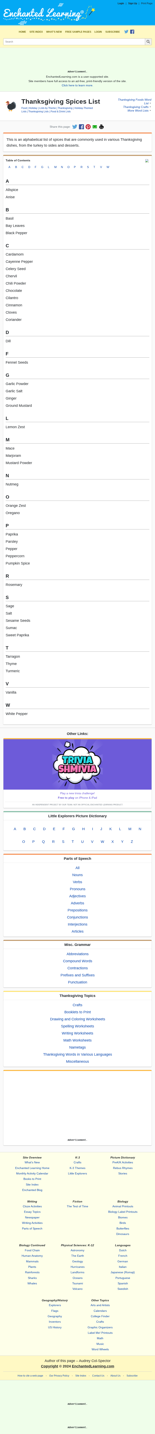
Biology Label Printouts (122, 1211)
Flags (54, 1310)
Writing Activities (32, 1222)
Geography (55, 1316)
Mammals (32, 1261)
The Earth (77, 1255)
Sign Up (132, 3)
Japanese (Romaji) (123, 1272)
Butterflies (122, 1228)
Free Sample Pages (78, 32)
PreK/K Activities (122, 1162)
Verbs (77, 882)
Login (121, 3)
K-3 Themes (77, 1168)
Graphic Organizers (100, 1327)
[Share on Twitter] (74, 126)
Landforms (77, 1272)
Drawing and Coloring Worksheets (77, 1019)
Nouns (77, 875)
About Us (115, 1376)
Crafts (77, 1005)
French (122, 1255)
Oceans (78, 1278)
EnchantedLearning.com (93, 1366)
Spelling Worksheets (77, 1026)
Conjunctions (77, 917)
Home (22, 32)
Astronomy (77, 1250)
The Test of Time (77, 1206)
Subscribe (112, 32)
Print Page (147, 3)
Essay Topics (32, 1211)
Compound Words (77, 961)
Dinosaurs (122, 1234)
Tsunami (77, 1283)
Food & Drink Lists (60, 111)
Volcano (77, 1288)
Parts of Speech (32, 1228)
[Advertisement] (77, 60)
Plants (32, 1266)
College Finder (100, 1316)
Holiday (33, 108)
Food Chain (32, 1250)
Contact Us (98, 1376)
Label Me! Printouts (100, 1332)
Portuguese (122, 1278)
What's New (54, 32)
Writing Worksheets (77, 1033)
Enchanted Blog (32, 1190)
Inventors (55, 1321)
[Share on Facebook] (81, 126)
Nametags (77, 1047)
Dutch (123, 1250)
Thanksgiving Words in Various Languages (77, 1054)
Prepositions (78, 910)
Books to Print (32, 1178)
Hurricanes (78, 1266)
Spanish (123, 1283)
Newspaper (32, 1217)
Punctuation (77, 982)
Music (100, 1343)
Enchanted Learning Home (32, 1168)
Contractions (77, 968)
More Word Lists (138, 110)
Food (24, 108)
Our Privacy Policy (59, 1376)
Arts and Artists (100, 1305)
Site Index (36, 32)
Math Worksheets (77, 1040)
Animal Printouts (122, 1206)
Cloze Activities (32, 1206)
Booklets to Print (77, 1012)
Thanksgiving (65, 108)
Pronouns (77, 889)
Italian (123, 1266)
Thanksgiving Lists (38, 111)
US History (55, 1327)
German (122, 1261)
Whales (32, 1283)
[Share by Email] (94, 126)
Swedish (122, 1288)
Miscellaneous (77, 1061)
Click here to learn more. (77, 85)
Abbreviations (78, 954)
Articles (78, 931)
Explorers (55, 1305)
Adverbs (77, 903)
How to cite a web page (30, 1376)
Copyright (49, 1366)
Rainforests (32, 1272)
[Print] (101, 126)
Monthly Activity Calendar (32, 1173)
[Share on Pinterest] (88, 126)
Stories (122, 1173)
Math (100, 1338)
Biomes (123, 1217)
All (77, 868)
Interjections (77, 924)
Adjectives (77, 896)
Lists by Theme (47, 108)
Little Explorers (77, 1173)
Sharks (32, 1278)
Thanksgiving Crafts (136, 107)
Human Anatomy (32, 1255)
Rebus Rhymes (123, 1168)
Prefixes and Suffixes (78, 975)
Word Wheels (100, 1349)
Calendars (100, 1310)
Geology (77, 1261)
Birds (122, 1222)
